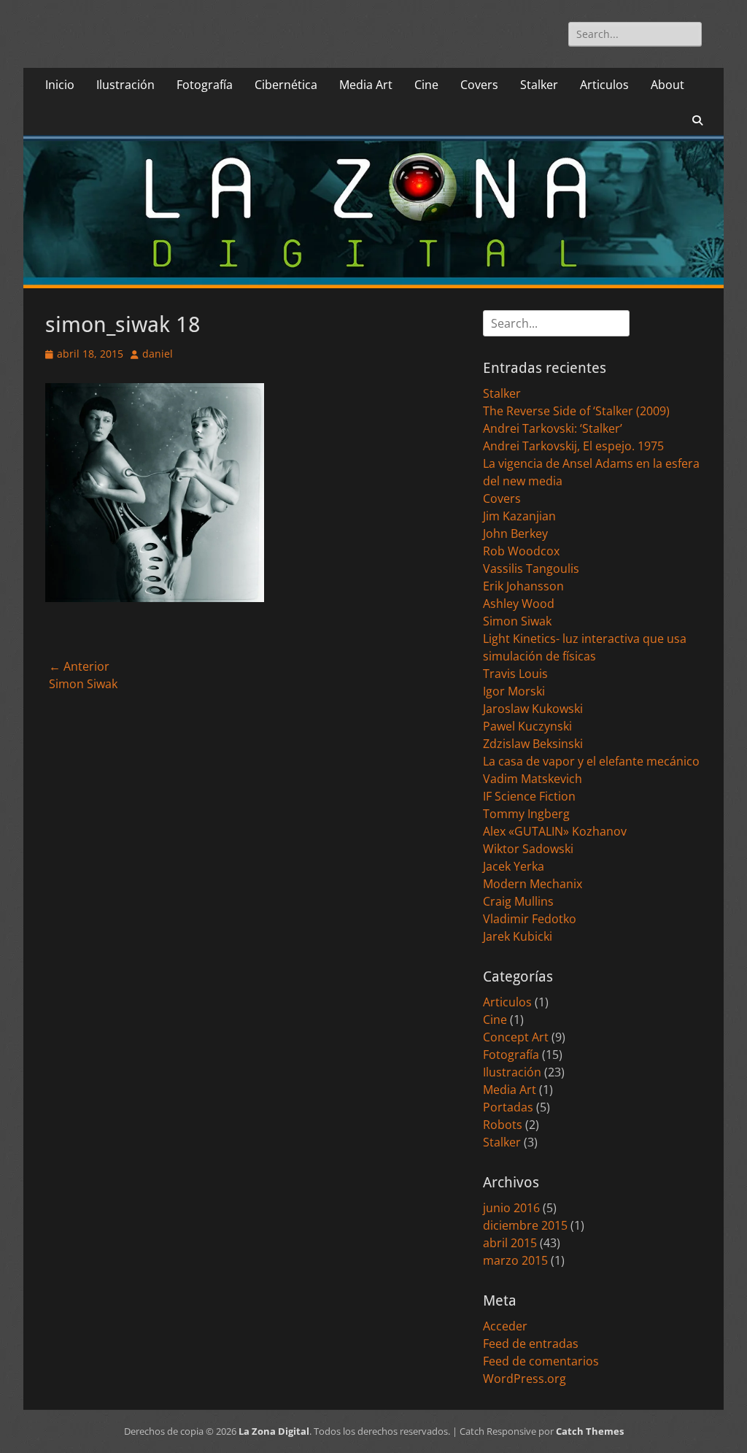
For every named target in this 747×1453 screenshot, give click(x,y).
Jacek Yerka (513, 866)
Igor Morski (514, 691)
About (667, 85)
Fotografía (205, 85)
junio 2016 (511, 1208)
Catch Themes (590, 1431)
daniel (157, 354)
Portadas (508, 1107)
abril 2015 (510, 1243)
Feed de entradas (530, 1344)
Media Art (365, 85)
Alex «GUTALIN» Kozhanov (555, 831)
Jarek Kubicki (517, 936)
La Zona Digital (274, 1431)
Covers (479, 85)
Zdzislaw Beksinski (533, 744)
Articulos (604, 85)
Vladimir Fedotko (529, 919)
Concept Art (516, 1037)
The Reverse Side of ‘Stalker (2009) (576, 411)
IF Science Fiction (529, 796)
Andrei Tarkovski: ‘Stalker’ (552, 428)
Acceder (505, 1326)
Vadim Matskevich (532, 779)
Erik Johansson (523, 586)
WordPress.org (524, 1379)
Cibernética (286, 85)
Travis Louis (515, 674)
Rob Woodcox (521, 551)
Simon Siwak (517, 621)
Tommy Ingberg (526, 814)
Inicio (59, 85)
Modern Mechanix (532, 884)
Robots (502, 1125)
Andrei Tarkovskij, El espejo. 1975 (573, 446)
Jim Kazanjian (519, 516)
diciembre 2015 (525, 1225)
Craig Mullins (518, 901)
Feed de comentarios (541, 1361)
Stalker (539, 85)
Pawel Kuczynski (527, 726)
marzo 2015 (515, 1260)
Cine (426, 85)
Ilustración (125, 85)
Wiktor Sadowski (528, 849)
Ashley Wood (518, 604)
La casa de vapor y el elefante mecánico (591, 761)
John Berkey (515, 533)
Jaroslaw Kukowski (533, 709)
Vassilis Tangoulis (531, 568)
